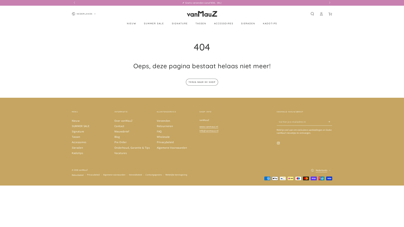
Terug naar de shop (202, 82)
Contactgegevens (154, 174)
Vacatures (120, 153)
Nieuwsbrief (121, 131)
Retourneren (165, 126)
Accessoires (79, 142)
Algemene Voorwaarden (172, 147)
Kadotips (77, 153)
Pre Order (120, 142)
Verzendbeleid (135, 174)
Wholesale (163, 137)
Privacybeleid (165, 142)
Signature (78, 131)
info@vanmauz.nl (209, 130)
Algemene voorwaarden (114, 174)
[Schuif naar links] (75, 3)
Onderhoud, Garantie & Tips (132, 147)
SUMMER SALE (80, 126)
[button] (312, 14)
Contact (119, 126)
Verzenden (163, 120)
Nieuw (76, 120)
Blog (117, 137)
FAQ (159, 131)
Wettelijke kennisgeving (176, 174)
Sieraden (77, 147)
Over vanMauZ (123, 120)
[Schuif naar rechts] (329, 3)
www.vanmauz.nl (208, 126)
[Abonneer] (330, 121)
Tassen (76, 137)
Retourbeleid (78, 175)
